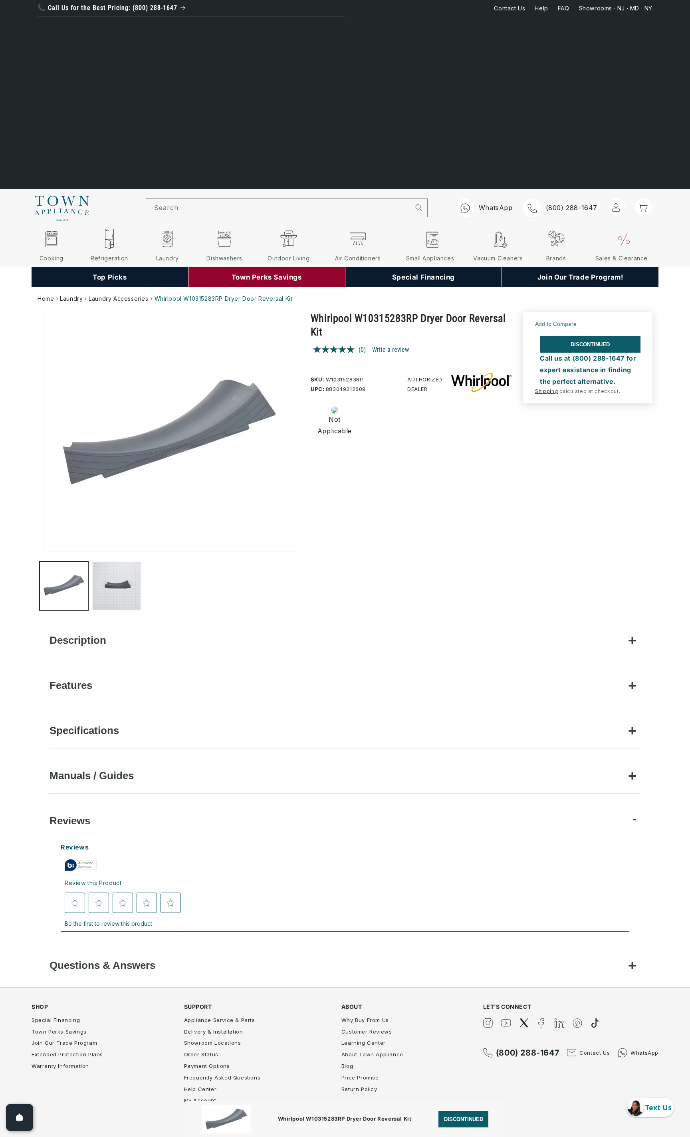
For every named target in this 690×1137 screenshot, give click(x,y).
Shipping (546, 391)
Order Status (201, 1054)
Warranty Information (60, 1066)
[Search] (419, 207)
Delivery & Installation (213, 1031)
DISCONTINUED (590, 344)
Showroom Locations (212, 1043)
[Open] (19, 1117)
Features (71, 685)
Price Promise (360, 1077)
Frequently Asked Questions (222, 1077)
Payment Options (207, 1066)
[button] (643, 207)
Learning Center (363, 1043)
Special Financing (56, 1020)
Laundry (71, 298)
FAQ (563, 8)
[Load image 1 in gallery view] (64, 586)
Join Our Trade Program (64, 1043)
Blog (347, 1066)
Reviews (70, 821)
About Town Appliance (372, 1054)
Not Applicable (329, 425)
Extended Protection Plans (67, 1054)
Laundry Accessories (118, 298)
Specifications (84, 730)
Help (541, 8)
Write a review (390, 349)
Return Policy (359, 1089)
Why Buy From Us (365, 1020)
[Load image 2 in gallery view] (116, 586)
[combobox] (278, 208)
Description (78, 640)
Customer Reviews (366, 1031)
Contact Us (509, 8)
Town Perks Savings (59, 1031)
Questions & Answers (102, 965)
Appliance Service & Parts (219, 1020)
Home (46, 298)
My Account (200, 1100)
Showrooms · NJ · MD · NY (615, 8)
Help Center (200, 1089)
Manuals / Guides (92, 776)
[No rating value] (336, 349)
